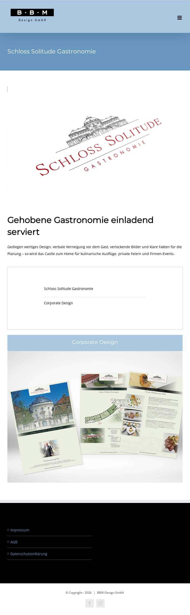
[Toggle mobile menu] (180, 17)
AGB (13, 542)
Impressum (19, 530)
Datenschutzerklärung (28, 553)
